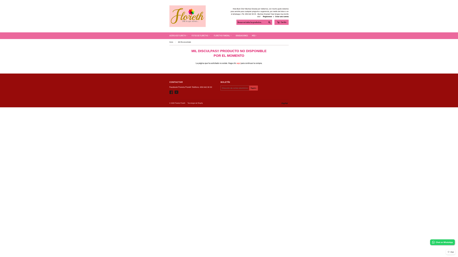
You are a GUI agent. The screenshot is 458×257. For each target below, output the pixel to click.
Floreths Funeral (222, 35)
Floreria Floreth (180, 103)
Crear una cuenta (282, 16)
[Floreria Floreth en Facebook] (171, 92)
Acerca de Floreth (177, 35)
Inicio (171, 42)
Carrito (283, 22)
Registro (253, 88)
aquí (238, 63)
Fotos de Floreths (200, 35)
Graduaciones (242, 35)
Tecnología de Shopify (195, 103)
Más (253, 35)
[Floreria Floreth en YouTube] (176, 92)
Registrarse (267, 16)
